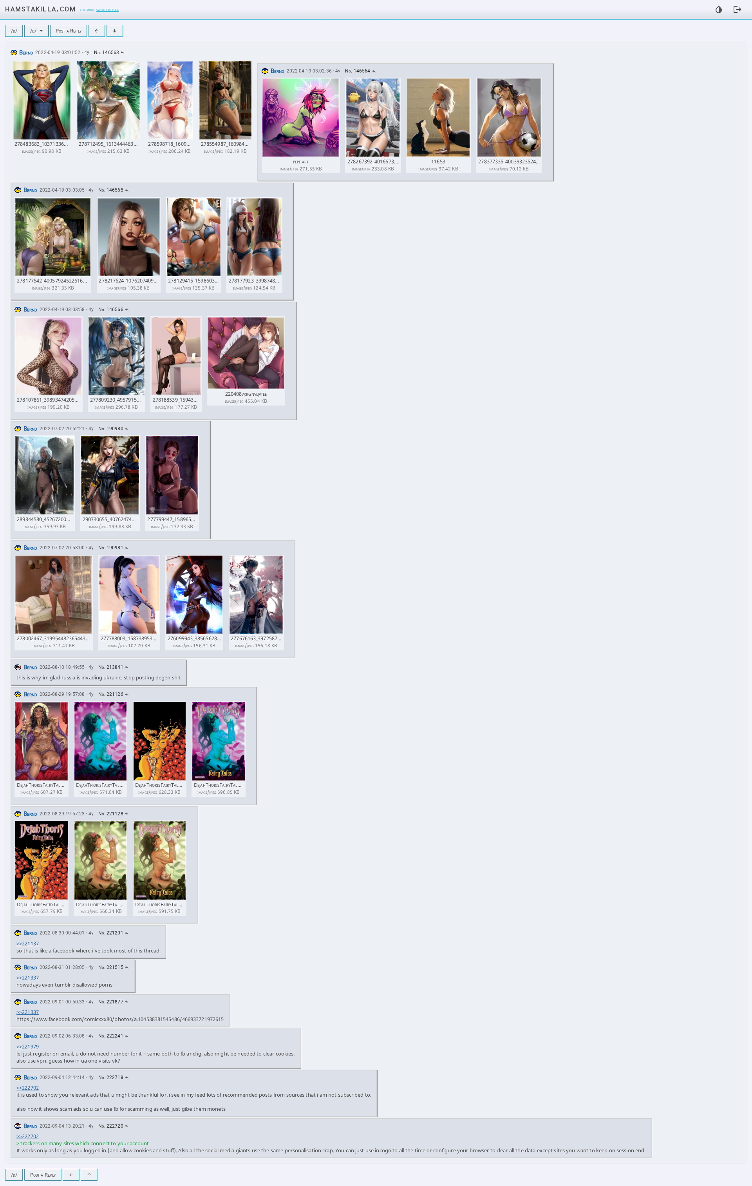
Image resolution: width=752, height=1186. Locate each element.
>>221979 (27, 1046)
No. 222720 (110, 1126)
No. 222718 (110, 1077)
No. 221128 (110, 814)
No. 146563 (106, 52)
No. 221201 (110, 933)
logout (737, 9)
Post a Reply (68, 31)
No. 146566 (110, 309)
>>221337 (27, 977)
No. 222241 (110, 1036)
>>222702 (27, 1087)
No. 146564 (357, 71)
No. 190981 (110, 547)
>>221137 (27, 943)
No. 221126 (110, 694)
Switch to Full (107, 9)
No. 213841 (110, 667)
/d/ (14, 31)
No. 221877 (110, 1002)
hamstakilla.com (40, 8)
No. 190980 (110, 428)
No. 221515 (110, 967)
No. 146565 (110, 190)
